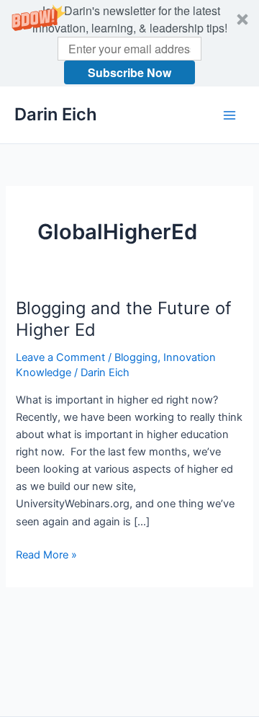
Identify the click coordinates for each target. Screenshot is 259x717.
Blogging (136, 357)
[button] (129, 43)
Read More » (46, 556)
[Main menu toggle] (229, 115)
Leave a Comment (60, 357)
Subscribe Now (129, 72)
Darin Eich (55, 114)
